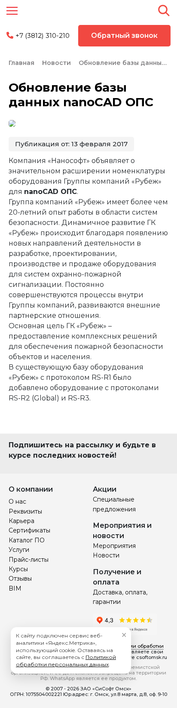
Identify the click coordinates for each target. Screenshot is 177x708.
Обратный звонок (124, 35)
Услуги (19, 550)
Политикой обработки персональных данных (66, 661)
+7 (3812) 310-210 (42, 35)
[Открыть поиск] (164, 10)
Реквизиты (25, 511)
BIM (15, 588)
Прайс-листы (29, 559)
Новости (106, 555)
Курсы (18, 569)
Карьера (21, 521)
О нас (17, 501)
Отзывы (20, 578)
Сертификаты (29, 530)
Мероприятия (114, 546)
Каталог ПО (27, 540)
